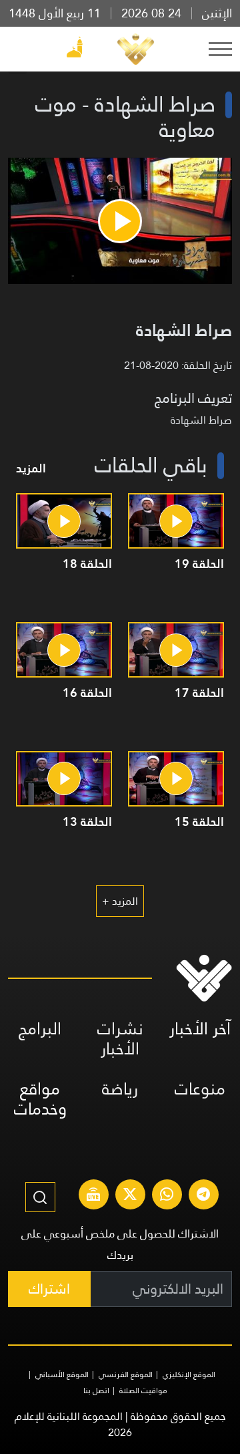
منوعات (200, 1089)
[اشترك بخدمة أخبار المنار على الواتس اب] (166, 1196)
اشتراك (49, 1289)
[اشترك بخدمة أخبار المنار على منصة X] (130, 1196)
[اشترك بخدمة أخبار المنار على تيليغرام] (203, 1196)
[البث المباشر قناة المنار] (93, 1196)
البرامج (40, 1028)
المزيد (31, 468)
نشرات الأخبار (120, 1038)
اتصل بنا (96, 1390)
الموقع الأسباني (62, 1374)
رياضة (120, 1089)
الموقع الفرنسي (126, 1374)
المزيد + (120, 901)
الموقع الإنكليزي (189, 1374)
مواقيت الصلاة (143, 1390)
